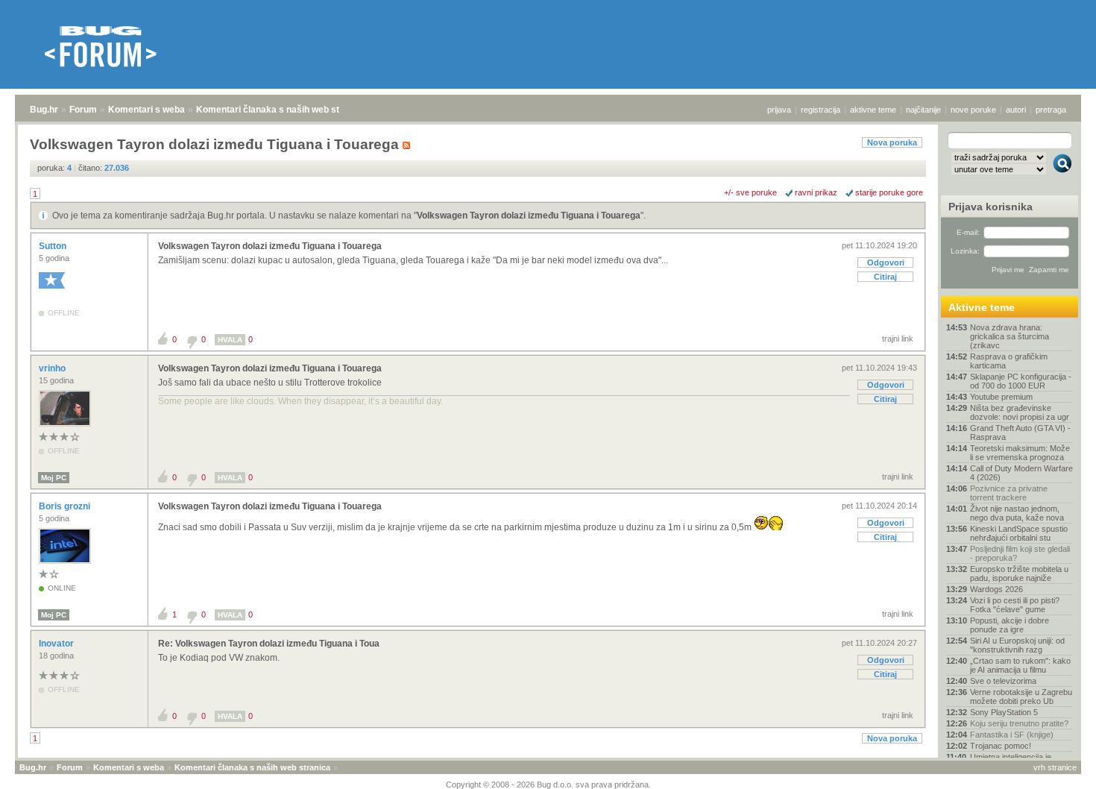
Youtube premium (1001, 396)
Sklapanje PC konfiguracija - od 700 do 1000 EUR (1020, 381)
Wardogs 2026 (996, 589)
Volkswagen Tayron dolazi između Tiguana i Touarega (528, 215)
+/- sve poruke (750, 192)
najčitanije (923, 109)
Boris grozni (65, 506)
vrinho (53, 368)
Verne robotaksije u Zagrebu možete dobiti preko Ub (1021, 696)
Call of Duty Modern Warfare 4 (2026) (1021, 473)
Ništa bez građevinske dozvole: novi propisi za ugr (1019, 412)
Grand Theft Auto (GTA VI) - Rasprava (1020, 432)
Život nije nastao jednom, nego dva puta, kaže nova (1017, 513)
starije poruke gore (889, 192)
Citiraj (885, 276)
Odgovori (885, 262)
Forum (83, 109)
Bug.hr (44, 109)
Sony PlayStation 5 (1004, 712)
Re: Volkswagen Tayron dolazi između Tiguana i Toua (268, 643)
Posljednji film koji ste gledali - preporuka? (1020, 553)
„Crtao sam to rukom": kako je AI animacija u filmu (1020, 665)
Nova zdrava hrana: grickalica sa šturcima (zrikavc (1009, 336)
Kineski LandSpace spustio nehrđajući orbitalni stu (1019, 533)
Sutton (54, 246)
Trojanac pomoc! (1000, 745)
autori (1016, 109)
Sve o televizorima (1003, 680)
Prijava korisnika (990, 207)
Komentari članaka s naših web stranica (281, 109)
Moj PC (53, 478)
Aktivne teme (981, 307)
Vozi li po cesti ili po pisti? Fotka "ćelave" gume (1014, 605)
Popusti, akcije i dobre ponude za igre (1009, 625)
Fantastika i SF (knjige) (1012, 734)
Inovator (57, 643)
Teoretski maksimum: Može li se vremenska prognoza (1020, 453)
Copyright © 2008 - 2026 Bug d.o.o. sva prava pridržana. (548, 784)
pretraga (1051, 109)
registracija (820, 109)
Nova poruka (892, 142)
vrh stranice (1055, 767)
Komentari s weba (146, 109)
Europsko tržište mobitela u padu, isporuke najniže (1019, 573)
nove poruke (973, 109)
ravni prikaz (816, 192)
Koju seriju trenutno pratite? (1019, 723)
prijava (779, 109)
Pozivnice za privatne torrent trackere (1009, 493)
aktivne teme (873, 109)
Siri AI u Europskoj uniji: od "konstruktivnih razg (1017, 645)
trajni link (897, 338)
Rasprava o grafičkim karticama (1009, 361)
